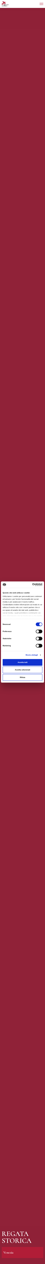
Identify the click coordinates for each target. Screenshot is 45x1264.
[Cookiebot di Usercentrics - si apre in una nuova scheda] (32, 584)
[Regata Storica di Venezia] (5, 4)
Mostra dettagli (32, 655)
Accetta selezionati (22, 670)
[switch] (36, 631)
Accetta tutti (22, 662)
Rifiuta (22, 677)
